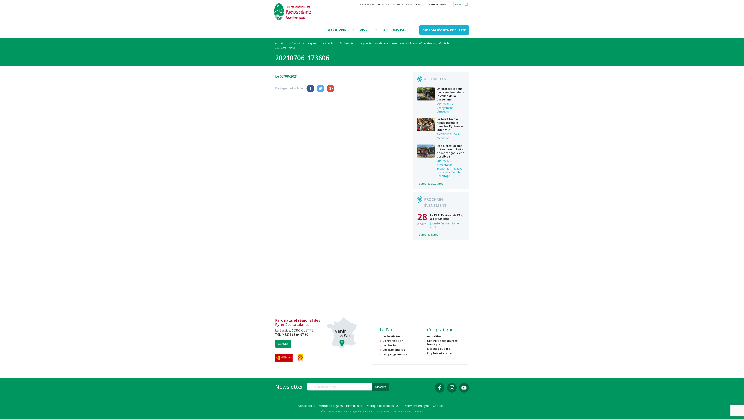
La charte (389, 345)
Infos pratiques (440, 330)
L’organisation (393, 341)
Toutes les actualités (430, 183)
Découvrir (336, 30)
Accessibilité (306, 406)
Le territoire (391, 336)
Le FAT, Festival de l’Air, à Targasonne (446, 217)
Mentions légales (331, 406)
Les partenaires (394, 349)
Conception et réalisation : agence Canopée (399, 411)
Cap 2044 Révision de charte (444, 30)
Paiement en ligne (417, 406)
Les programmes (395, 354)
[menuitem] (369, 4)
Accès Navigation (369, 4)
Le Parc (387, 330)
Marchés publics (438, 349)
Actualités (434, 336)
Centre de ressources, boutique (442, 342)
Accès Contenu (391, 4)
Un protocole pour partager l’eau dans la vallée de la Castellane (450, 94)
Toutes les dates (427, 234)
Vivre (364, 30)
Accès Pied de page (413, 4)
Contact (283, 343)
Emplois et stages (440, 353)
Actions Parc (396, 30)
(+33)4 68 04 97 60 (295, 334)
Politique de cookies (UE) (383, 406)
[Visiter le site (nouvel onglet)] (284, 358)
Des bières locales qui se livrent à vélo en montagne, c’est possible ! (450, 151)
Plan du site (354, 406)
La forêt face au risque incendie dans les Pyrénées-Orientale (450, 124)
